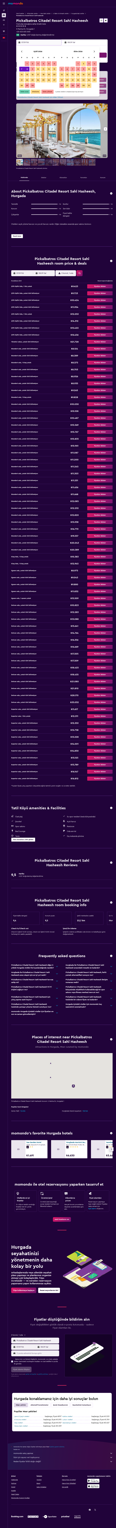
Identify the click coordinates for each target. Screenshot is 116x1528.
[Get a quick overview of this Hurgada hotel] (111, 193)
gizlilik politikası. (43, 1374)
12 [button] (49, 69)
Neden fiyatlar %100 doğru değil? (27, 1461)
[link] (62, 1219)
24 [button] (38, 80)
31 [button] (89, 85)
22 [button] (27, 80)
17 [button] (38, 74)
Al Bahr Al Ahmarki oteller (61, 13)
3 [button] (38, 64)
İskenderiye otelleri (69, 1423)
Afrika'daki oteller (32, 13)
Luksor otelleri (67, 1419)
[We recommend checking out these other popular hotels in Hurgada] (111, 1133)
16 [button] (32, 74)
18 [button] (43, 74)
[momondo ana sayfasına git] (15, 3)
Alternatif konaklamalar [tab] (39, 1405)
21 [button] (22, 80)
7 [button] (21, 69)
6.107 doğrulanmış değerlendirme (40, 35)
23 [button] (32, 80)
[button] (3, 3)
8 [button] (27, 69)
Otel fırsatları (20, 13)
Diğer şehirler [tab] (21, 1405)
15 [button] (27, 74)
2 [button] (32, 64)
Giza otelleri (18, 1423)
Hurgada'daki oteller (77, 13)
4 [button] (43, 64)
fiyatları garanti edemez (57, 1446)
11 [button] (43, 69)
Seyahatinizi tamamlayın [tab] (81, 1405)
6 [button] (54, 64)
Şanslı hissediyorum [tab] (60, 1405)
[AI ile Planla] (4, 25)
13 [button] (54, 69)
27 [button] (54, 80)
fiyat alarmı (92, 1208)
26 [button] (49, 80)
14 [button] (22, 74)
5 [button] (48, 64)
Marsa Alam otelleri (21, 1426)
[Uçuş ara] (4, 10)
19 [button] (49, 74)
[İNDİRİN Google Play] (93, 1481)
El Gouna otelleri (20, 1419)
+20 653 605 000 (23, 32)
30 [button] (32, 85)
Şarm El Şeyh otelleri (21, 1416)
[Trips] (4, 31)
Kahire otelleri (67, 1416)
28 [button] (22, 85)
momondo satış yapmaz (23, 1453)
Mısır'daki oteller (45, 13)
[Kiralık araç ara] (4, 20)
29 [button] (27, 85)
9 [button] (32, 69)
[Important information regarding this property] (111, 902)
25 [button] (43, 80)
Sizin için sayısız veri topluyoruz (26, 1457)
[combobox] (37, 1340)
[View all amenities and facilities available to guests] (111, 808)
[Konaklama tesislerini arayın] (4, 15)
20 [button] (54, 74)
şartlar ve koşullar (31, 1374)
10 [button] (38, 69)
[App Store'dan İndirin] (93, 1486)
